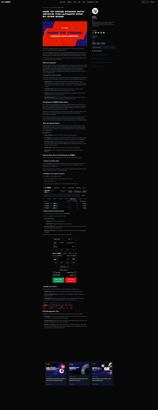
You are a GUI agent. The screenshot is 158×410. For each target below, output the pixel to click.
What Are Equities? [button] (98, 50)
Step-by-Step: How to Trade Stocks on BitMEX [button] (103, 62)
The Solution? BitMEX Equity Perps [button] (101, 54)
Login (143, 1)
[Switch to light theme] (147, 2)
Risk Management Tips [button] (98, 66)
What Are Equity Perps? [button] (98, 58)
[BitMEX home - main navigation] (6, 2)
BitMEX (93, 38)
